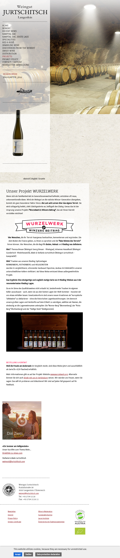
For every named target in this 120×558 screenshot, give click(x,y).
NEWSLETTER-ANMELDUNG (15, 65)
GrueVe (42, 179)
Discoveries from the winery (18, 48)
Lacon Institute (43, 518)
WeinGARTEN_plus (12, 77)
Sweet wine (8, 51)
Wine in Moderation (45, 511)
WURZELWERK (10, 74)
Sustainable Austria (45, 515)
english (34, 179)
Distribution (9, 53)
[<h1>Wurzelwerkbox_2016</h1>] (45, 351)
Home (5, 25)
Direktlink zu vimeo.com (12, 453)
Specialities (8, 39)
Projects (7, 56)
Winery (6, 28)
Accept (18, 554)
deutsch (26, 179)
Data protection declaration (48, 554)
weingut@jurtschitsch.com (13, 461)
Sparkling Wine (10, 45)
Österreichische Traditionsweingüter (51, 522)
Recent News (9, 31)
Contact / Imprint (12, 62)
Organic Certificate (14, 522)
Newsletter (12, 511)
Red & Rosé (8, 42)
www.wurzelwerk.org (59, 374)
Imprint (10, 515)
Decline (28, 554)
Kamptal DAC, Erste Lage (15, 37)
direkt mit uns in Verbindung (36, 378)
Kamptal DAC (9, 34)
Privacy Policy (10, 59)
